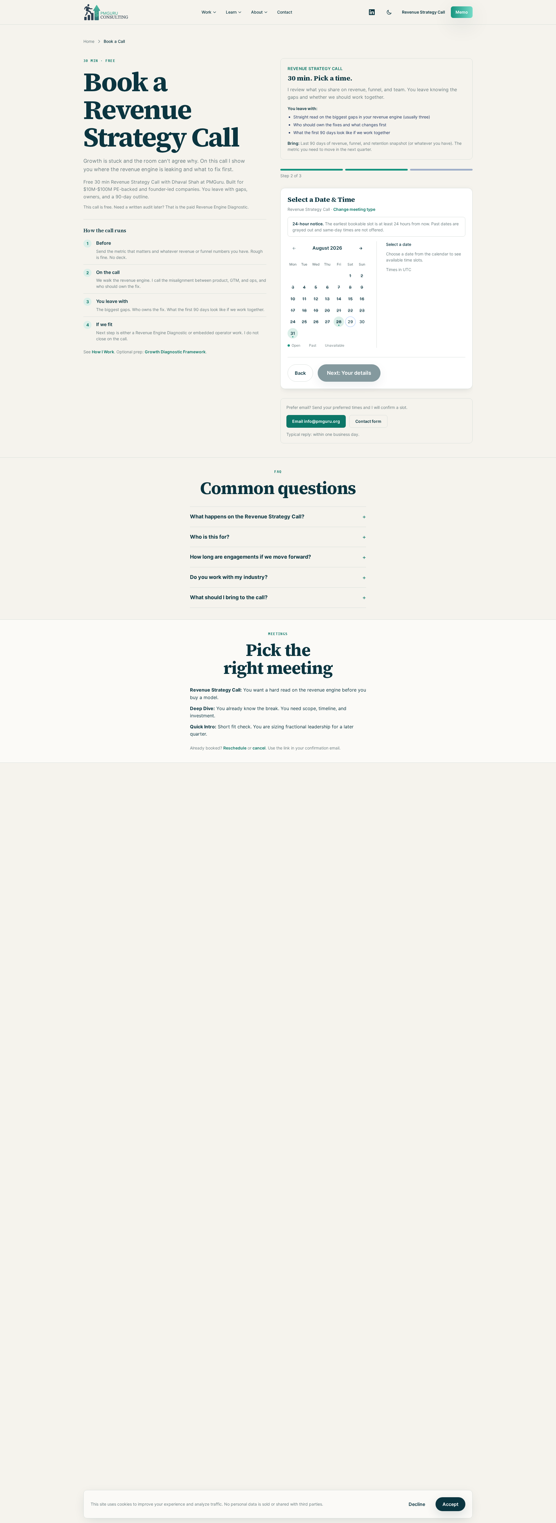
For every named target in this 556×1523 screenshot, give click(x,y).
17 (293, 310)
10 (292, 298)
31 (292, 333)
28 (338, 321)
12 (316, 298)
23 (362, 310)
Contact (284, 12)
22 (350, 310)
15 (350, 298)
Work (206, 12)
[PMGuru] (106, 12)
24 (292, 321)
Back (300, 373)
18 (304, 310)
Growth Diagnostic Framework (175, 351)
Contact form (368, 421)
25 (304, 321)
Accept (450, 1504)
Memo (462, 12)
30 (362, 321)
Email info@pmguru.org (316, 421)
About (257, 12)
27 (327, 321)
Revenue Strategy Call (423, 12)
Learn (231, 12)
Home (88, 41)
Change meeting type (354, 209)
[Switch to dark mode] (389, 12)
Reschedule (234, 747)
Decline (417, 1504)
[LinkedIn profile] (372, 12)
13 (327, 298)
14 (338, 298)
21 (338, 310)
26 (316, 321)
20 (327, 310)
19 (316, 310)
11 (304, 298)
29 (350, 321)
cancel (259, 747)
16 (362, 298)
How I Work (103, 351)
